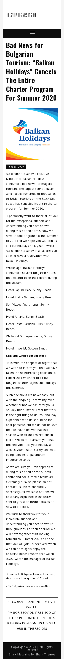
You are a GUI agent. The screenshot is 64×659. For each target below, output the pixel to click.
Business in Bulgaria (19, 574)
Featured (49, 574)
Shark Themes (45, 654)
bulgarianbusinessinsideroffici (31, 586)
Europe (37, 574)
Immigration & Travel (35, 578)
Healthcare (13, 578)
